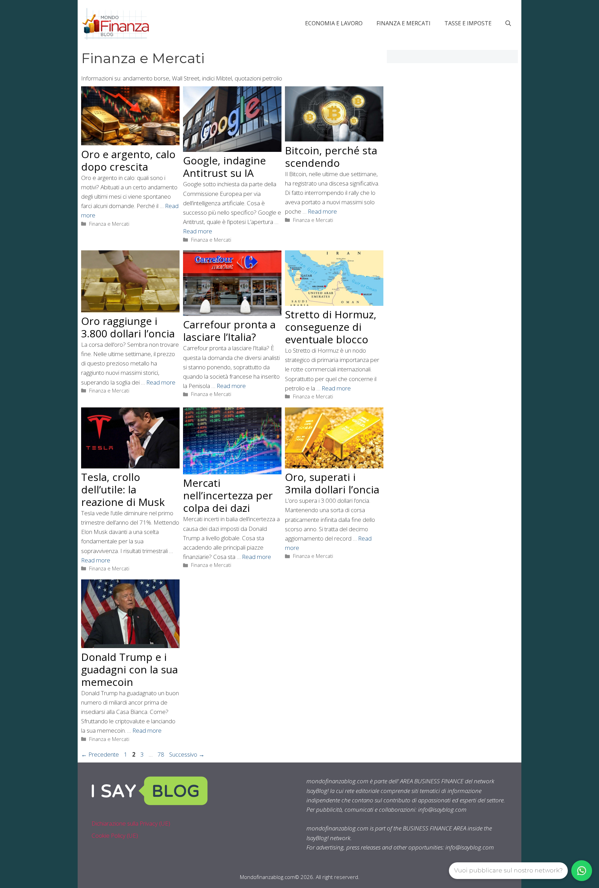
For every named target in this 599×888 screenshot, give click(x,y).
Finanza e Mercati (403, 23)
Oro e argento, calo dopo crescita (128, 160)
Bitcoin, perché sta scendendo (331, 156)
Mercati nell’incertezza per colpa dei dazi (228, 495)
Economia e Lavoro (334, 23)
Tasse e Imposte (468, 23)
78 (161, 754)
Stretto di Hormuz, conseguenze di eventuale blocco (330, 326)
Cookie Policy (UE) (115, 835)
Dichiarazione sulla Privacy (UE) (131, 823)
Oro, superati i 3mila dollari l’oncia (332, 483)
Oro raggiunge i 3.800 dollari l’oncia (128, 327)
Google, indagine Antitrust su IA (224, 166)
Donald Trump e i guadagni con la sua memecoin (129, 669)
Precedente (100, 754)
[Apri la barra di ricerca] (508, 23)
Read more (197, 231)
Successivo (187, 754)
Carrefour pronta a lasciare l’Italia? (229, 330)
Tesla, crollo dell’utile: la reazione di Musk (123, 489)
